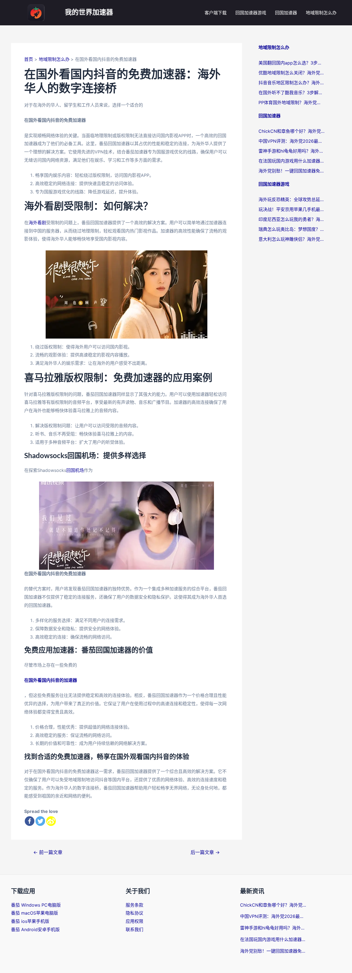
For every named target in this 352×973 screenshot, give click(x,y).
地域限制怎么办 (321, 12)
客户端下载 (216, 12)
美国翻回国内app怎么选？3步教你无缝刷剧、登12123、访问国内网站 (291, 63)
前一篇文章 (47, 852)
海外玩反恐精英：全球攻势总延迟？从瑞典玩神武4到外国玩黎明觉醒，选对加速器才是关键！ (291, 199)
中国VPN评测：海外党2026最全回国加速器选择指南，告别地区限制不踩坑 (291, 141)
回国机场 (75, 470)
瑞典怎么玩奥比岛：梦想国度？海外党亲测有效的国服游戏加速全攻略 (291, 229)
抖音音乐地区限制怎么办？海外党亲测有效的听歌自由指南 (291, 82)
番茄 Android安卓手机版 (35, 929)
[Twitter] (40, 821)
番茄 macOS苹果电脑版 (34, 913)
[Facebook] (29, 821)
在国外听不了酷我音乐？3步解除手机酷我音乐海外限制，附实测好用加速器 (291, 92)
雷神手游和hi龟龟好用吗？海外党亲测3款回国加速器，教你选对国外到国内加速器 (291, 151)
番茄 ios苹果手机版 (30, 921)
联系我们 (134, 929)
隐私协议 (134, 913)
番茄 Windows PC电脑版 (36, 905)
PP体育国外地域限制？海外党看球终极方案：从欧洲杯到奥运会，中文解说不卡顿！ (291, 102)
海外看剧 (37, 222)
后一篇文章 (205, 852)
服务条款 (134, 905)
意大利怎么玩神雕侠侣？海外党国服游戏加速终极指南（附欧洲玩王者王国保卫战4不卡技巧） (291, 239)
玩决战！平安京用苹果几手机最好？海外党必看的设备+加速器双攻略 (291, 209)
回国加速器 (286, 12)
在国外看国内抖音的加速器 (50, 680)
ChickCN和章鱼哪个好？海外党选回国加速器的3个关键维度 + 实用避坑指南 (291, 131)
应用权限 (134, 921)
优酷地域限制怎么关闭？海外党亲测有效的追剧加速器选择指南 (291, 72)
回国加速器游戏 (250, 12)
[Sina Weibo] (51, 821)
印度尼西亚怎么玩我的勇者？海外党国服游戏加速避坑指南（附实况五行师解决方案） (291, 219)
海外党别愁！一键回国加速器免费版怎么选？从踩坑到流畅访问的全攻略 (291, 171)
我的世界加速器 (89, 12)
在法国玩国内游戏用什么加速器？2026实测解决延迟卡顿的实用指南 (291, 161)
